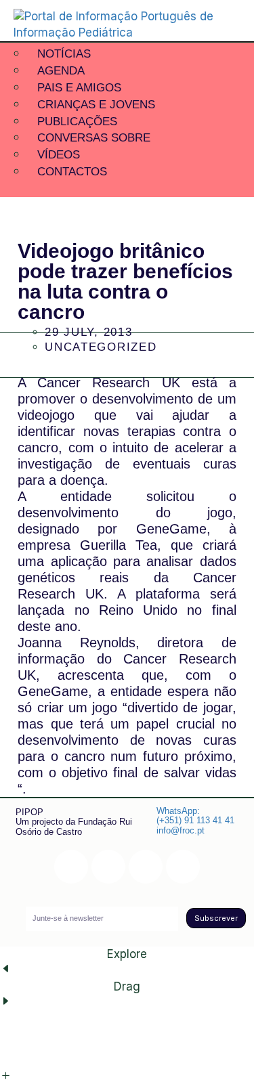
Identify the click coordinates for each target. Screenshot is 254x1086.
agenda (61, 70)
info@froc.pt (180, 830)
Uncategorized (100, 347)
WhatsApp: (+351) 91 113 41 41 (195, 815)
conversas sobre (93, 137)
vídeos (58, 154)
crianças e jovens (96, 104)
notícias (64, 53)
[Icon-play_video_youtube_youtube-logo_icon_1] (183, 867)
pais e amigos (79, 87)
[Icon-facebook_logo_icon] (146, 867)
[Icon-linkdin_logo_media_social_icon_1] (108, 867)
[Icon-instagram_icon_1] (71, 867)
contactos (72, 171)
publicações (77, 121)
